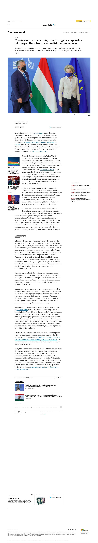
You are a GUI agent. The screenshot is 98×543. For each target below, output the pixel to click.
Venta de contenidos (15, 539)
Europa (75, 32)
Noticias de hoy (66, 539)
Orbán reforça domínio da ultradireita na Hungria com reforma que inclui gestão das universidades (13, 208)
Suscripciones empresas (54, 539)
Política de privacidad (34, 539)
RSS (60, 539)
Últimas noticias (75, 182)
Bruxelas (54, 407)
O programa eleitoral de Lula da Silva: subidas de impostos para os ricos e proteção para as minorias (80, 194)
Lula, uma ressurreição (80, 189)
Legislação (32, 407)
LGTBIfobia (21, 407)
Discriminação (48, 407)
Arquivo (38, 494)
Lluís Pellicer (28, 388)
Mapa (40, 539)
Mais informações (18, 413)
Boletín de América (13, 498)
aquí (45, 413)
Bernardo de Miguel (21, 122)
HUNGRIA (16, 37)
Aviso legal (21, 539)
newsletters (11, 495)
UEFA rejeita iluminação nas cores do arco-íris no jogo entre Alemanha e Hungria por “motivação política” (13, 170)
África (72, 32)
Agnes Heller (28, 398)
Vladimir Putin (22, 310)
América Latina (66, 32)
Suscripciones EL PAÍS (45, 539)
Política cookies (27, 539)
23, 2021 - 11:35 (22, 123)
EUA (89, 32)
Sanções (27, 407)
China (86, 32)
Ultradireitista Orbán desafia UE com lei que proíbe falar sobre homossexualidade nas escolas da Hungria (13, 189)
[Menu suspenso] (9, 25)
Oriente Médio (81, 32)
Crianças (42, 407)
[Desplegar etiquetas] (61, 407)
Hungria (16, 407)
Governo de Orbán (47, 170)
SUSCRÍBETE (79, 21)
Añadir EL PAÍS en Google (56, 127)
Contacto (9, 539)
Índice (62, 539)
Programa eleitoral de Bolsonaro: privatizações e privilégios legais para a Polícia (80, 200)
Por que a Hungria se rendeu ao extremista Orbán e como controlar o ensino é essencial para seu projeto (43, 396)
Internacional (16, 32)
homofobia (39, 133)
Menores (37, 407)
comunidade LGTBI (40, 151)
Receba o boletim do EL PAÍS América (25, 377)
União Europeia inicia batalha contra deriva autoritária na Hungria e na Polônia (40, 386)
